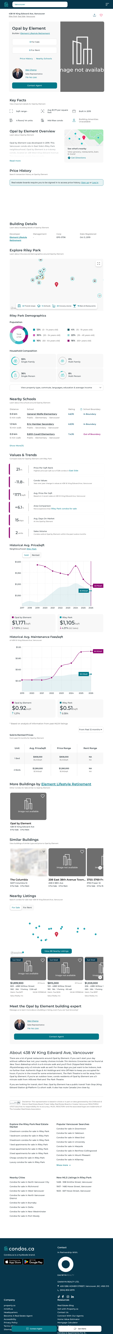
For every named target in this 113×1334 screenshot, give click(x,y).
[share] (95, 15)
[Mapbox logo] (16, 1055)
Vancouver (30, 16)
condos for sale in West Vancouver (27, 1293)
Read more (15, 161)
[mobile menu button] (109, 4)
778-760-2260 (31, 77)
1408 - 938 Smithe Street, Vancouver (74, 1285)
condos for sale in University (71, 1245)
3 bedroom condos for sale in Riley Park (29, 1243)
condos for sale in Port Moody (25, 1319)
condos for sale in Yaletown (70, 1236)
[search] (40, 4)
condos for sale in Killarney (70, 1262)
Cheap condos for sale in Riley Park (27, 1260)
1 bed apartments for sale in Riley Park (29, 1247)
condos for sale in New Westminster (28, 1314)
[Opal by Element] (42, 899)
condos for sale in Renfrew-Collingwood (77, 1253)
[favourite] (101, 15)
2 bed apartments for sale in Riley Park (29, 1252)
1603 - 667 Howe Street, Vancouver (74, 1293)
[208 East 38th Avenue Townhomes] (82, 954)
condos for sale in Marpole (70, 1249)
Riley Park (13, 16)
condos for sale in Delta (21, 1310)
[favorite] (42, 1063)
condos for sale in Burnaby (23, 1305)
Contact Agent (34, 85)
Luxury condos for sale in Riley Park (27, 1265)
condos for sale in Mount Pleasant (73, 1258)
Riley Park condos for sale (64, 611)
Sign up (85, 182)
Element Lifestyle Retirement (35, 33)
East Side (21, 16)
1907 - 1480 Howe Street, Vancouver (74, 1289)
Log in (95, 182)
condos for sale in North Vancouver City (29, 1285)
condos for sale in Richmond (24, 1289)
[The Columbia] (44, 954)
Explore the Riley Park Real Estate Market (29, 1228)
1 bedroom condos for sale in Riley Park (29, 1238)
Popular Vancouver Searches (73, 1227)
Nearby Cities (17, 1280)
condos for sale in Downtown (71, 1231)
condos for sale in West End (70, 1240)
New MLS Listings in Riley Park (74, 1280)
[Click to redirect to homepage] (6, 4)
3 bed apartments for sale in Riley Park (29, 1256)
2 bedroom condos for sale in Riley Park (29, 1234)
